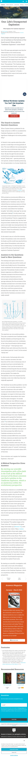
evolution (20, 190)
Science (3, 4)
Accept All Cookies (14, 749)
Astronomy (16, 4)
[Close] (24, 740)
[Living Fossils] (20, 678)
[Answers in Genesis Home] (4, 1)
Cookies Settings (14, 755)
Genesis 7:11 (18, 526)
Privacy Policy (21, 708)
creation (21, 529)
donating (20, 724)
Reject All (14, 752)
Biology (22, 4)
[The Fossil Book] (7, 678)
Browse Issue (14, 640)
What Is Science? (9, 4)
